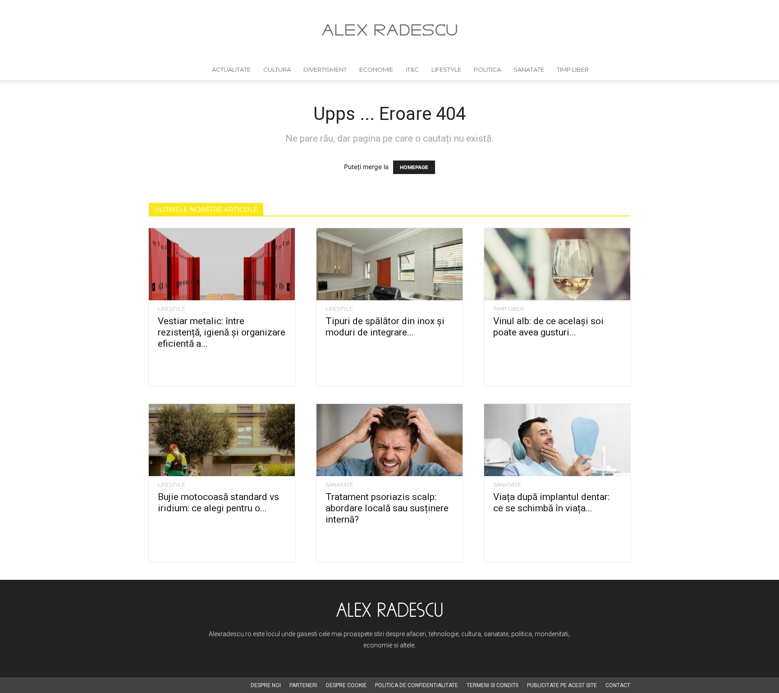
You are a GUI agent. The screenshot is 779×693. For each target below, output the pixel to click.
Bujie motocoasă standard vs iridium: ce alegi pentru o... (218, 502)
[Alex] (389, 30)
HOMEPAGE (414, 167)
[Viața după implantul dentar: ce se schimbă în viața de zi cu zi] (557, 440)
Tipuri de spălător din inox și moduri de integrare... (384, 327)
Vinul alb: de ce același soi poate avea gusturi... (548, 327)
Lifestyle (446, 69)
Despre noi (266, 685)
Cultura (277, 69)
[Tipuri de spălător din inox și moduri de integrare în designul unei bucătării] (389, 264)
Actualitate (231, 69)
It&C (412, 69)
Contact (617, 685)
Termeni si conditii (492, 685)
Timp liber (573, 69)
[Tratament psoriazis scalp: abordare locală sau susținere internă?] (389, 440)
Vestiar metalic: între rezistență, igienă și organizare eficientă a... (221, 332)
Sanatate (528, 69)
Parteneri (303, 685)
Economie (376, 69)
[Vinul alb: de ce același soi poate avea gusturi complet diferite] (557, 264)
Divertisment (325, 69)
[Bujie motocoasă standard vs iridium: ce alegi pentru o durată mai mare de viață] (222, 440)
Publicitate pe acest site (562, 685)
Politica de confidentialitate (416, 685)
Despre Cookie (346, 685)
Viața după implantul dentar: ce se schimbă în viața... (551, 502)
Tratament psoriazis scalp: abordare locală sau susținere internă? (387, 508)
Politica (487, 69)
